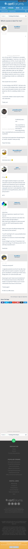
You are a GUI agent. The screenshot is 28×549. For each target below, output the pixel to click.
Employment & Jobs (14, 472)
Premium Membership (14, 453)
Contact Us (14, 485)
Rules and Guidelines (14, 492)
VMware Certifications (14, 468)
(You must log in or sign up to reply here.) (19, 296)
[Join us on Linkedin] (15, 503)
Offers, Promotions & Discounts (14, 474)
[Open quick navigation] (26, 16)
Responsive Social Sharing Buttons (11, 512)
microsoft (4, 188)
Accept (11, 547)
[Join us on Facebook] (9, 503)
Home (4, 8)
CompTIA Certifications (14, 464)
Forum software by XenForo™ (10, 508)
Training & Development (14, 470)
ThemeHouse (20, 509)
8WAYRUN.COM (20, 510)
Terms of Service (14, 490)
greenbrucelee (17, 110)
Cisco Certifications (14, 466)
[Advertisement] (13, 44)
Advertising (14, 483)
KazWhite (17, 26)
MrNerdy (17, 202)
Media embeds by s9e (19, 508)
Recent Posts (13, 11)
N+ (20, 186)
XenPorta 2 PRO (7, 510)
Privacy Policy (14, 487)
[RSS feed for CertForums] (18, 503)
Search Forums (4, 11)
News (17, 8)
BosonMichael (17, 150)
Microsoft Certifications (14, 462)
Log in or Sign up (22, 1)
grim (17, 167)
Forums (10, 8)
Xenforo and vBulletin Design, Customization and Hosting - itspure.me (14, 523)
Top (14, 441)
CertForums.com (20, 512)
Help (14, 494)
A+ (18, 186)
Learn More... (15, 547)
